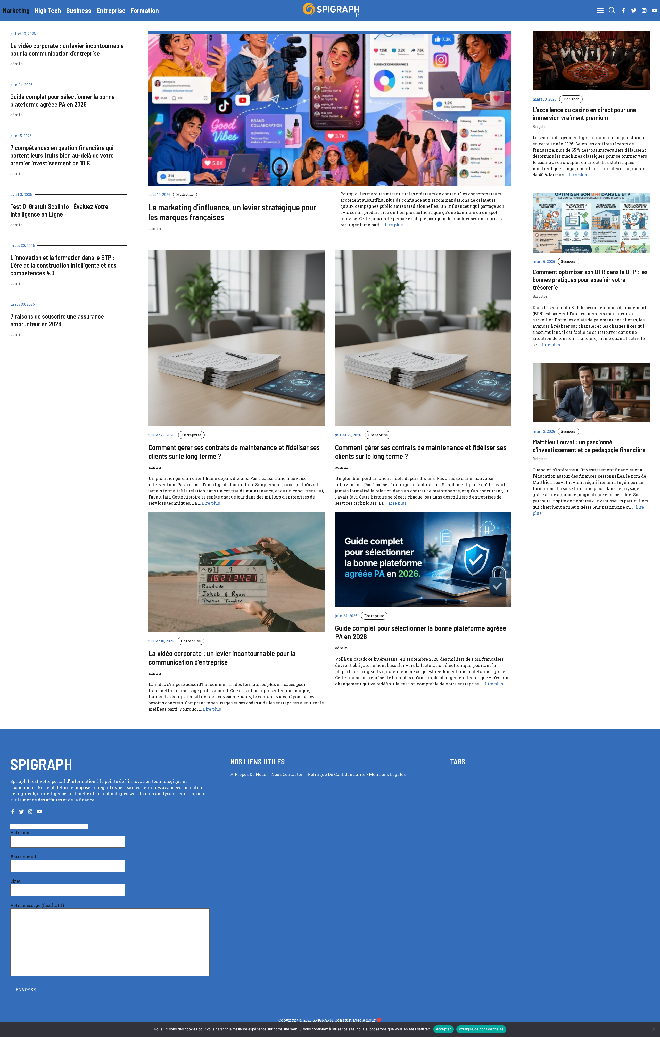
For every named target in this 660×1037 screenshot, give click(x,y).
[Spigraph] (332, 10)
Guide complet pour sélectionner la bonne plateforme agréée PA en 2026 (62, 100)
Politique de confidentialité (337, 774)
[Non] (653, 1029)
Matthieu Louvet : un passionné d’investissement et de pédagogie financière (589, 445)
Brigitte (540, 126)
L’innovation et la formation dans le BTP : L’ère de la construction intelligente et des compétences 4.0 (63, 265)
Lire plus (394, 224)
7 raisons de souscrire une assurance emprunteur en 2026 (57, 320)
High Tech (48, 10)
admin (16, 63)
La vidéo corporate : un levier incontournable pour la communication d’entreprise (67, 49)
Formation (145, 10)
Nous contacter (287, 774)
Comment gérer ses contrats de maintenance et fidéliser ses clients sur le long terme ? (234, 451)
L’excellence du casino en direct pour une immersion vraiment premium (584, 113)
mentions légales (387, 774)
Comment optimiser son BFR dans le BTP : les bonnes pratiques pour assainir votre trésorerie (590, 279)
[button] (612, 10)
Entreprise (111, 10)
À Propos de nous (248, 774)
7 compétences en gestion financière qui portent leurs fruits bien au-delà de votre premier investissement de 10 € (62, 155)
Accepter (443, 1029)
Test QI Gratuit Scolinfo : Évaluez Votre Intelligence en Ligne (59, 210)
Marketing (16, 10)
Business (79, 10)
